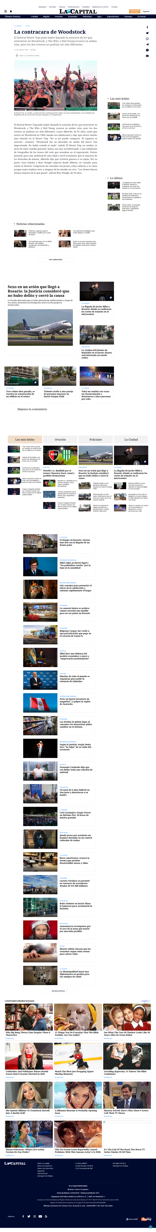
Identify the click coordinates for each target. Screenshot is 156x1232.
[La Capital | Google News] (46, 1216)
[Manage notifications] (150, 1227)
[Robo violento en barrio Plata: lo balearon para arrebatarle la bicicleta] (59, 907)
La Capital (17, 26)
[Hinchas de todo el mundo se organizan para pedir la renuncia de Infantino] (59, 680)
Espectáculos (113, 16)
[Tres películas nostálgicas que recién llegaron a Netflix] (77, 233)
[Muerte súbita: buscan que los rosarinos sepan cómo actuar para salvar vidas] (59, 952)
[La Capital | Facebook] (23, 1216)
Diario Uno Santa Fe (44, 1166)
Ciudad (34, 16)
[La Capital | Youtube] (40, 1216)
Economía (72, 16)
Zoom (27, 26)
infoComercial (42, 1173)
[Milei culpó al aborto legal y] (59, 566)
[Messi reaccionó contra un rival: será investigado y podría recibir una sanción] (125, 137)
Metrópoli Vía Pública (45, 1176)
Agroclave (41, 1171)
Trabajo (62, 7)
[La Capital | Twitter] (29, 1216)
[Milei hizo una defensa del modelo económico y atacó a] (59, 657)
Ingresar (146, 11)
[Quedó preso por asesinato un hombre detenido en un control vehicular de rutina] (59, 839)
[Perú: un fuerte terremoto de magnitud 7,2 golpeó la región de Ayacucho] (59, 702)
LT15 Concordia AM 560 (84, 1168)
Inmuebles (42, 7)
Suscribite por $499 (134, 11)
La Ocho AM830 (81, 1163)
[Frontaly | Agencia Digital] (145, 1219)
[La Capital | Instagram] (34, 1216)
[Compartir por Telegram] (147, 44)
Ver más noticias (58, 991)
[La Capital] (78, 11)
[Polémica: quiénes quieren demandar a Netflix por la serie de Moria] (33, 233)
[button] (5, 11)
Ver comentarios (55, 259)
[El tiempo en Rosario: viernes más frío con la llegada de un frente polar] (59, 543)
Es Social (142, 16)
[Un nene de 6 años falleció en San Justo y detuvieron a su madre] (59, 793)
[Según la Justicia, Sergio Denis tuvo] (59, 748)
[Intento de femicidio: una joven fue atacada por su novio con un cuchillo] (125, 116)
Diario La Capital (43, 1163)
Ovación (59, 16)
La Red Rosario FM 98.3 (84, 1166)
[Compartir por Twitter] (147, 33)
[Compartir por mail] (147, 56)
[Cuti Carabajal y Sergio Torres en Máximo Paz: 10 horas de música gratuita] (59, 816)
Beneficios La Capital (100, 7)
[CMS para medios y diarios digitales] (132, 1219)
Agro (99, 16)
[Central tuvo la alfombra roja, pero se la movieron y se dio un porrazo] (125, 126)
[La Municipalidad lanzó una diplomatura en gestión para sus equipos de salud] (59, 975)
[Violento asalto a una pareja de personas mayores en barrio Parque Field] (59, 384)
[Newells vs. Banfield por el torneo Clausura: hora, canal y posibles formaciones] (60, 483)
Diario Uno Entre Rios (45, 1168)
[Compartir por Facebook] (147, 27)
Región (46, 16)
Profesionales (73, 7)
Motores (52, 7)
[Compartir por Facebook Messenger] (147, 50)
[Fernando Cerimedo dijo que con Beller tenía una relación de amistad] (59, 771)
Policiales (87, 16)
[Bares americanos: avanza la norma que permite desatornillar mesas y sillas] (59, 861)
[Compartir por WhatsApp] (147, 38)
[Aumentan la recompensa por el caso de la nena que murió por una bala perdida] (59, 930)
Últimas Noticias (12, 16)
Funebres (86, 7)
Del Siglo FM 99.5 (119, 1163)
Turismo (114, 7)
